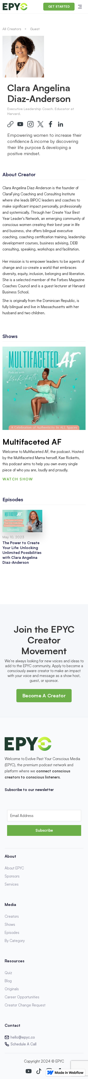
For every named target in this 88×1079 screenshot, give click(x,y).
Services (12, 884)
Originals (12, 989)
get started (59, 6)
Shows (10, 924)
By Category (15, 940)
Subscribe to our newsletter (29, 789)
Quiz (8, 972)
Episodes (12, 932)
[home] (15, 6)
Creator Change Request (25, 1005)
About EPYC (14, 868)
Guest (35, 29)
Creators (12, 916)
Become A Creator (44, 695)
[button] (80, 6)
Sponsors (12, 876)
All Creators (11, 29)
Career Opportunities (22, 997)
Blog (8, 981)
